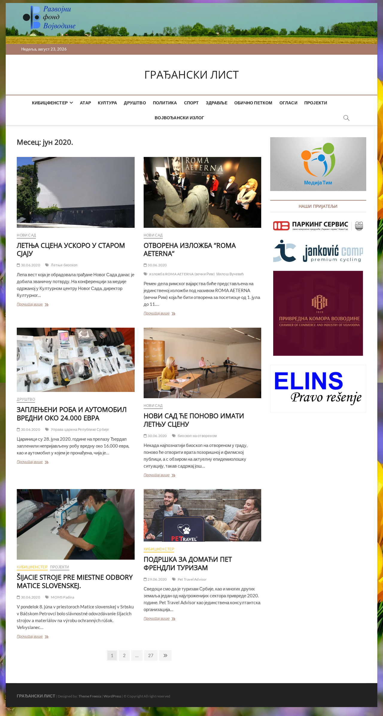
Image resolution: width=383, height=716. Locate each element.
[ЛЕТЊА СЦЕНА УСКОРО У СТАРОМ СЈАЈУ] (75, 192)
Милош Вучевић (230, 274)
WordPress (112, 696)
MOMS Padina (62, 597)
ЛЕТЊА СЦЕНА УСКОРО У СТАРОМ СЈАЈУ (71, 249)
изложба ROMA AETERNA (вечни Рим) (182, 274)
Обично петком (253, 102)
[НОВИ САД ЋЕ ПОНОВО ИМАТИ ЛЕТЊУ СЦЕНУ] (202, 363)
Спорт (191, 102)
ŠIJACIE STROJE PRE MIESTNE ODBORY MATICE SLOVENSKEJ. (75, 581)
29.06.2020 (157, 579)
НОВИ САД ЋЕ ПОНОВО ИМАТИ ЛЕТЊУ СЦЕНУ (194, 419)
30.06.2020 (30, 265)
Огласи (288, 102)
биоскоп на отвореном (197, 435)
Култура (107, 102)
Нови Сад (26, 235)
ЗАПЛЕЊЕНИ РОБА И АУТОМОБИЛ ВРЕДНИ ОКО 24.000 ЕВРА (72, 413)
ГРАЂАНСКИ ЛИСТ (191, 74)
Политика (165, 102)
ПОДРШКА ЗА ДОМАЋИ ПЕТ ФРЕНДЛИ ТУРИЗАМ (188, 563)
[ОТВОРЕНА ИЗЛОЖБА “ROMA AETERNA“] (202, 192)
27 (152, 655)
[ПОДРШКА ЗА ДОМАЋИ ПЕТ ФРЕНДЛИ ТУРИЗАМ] (202, 515)
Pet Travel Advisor (192, 579)
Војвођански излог (179, 117)
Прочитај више (37, 305)
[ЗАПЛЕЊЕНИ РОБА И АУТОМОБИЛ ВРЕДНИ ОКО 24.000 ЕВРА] (75, 360)
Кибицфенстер (50, 102)
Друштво (135, 102)
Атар (85, 102)
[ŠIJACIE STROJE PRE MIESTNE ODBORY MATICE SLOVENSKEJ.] (75, 524)
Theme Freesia (89, 696)
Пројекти (315, 102)
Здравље (216, 102)
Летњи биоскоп (64, 265)
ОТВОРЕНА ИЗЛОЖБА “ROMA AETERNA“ (190, 249)
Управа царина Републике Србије (80, 429)
